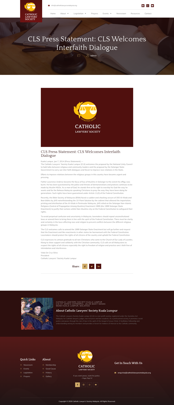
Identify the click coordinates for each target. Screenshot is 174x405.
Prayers (94, 13)
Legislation (78, 13)
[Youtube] (152, 5)
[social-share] (84, 266)
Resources (135, 13)
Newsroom (121, 13)
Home (53, 13)
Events (106, 13)
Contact (148, 13)
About (63, 13)
